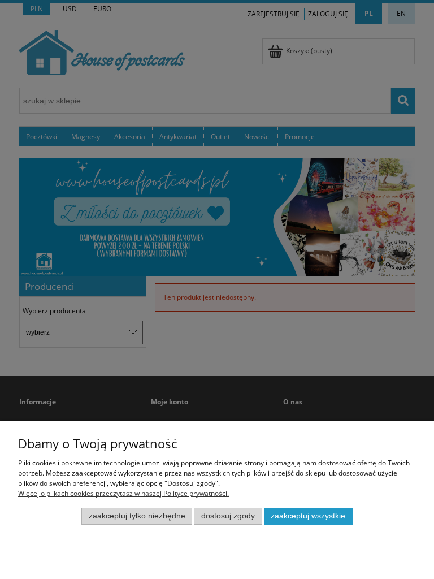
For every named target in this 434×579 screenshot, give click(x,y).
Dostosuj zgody (228, 516)
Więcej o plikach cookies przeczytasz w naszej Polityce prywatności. (123, 493)
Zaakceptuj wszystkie (308, 516)
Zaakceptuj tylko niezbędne (137, 516)
